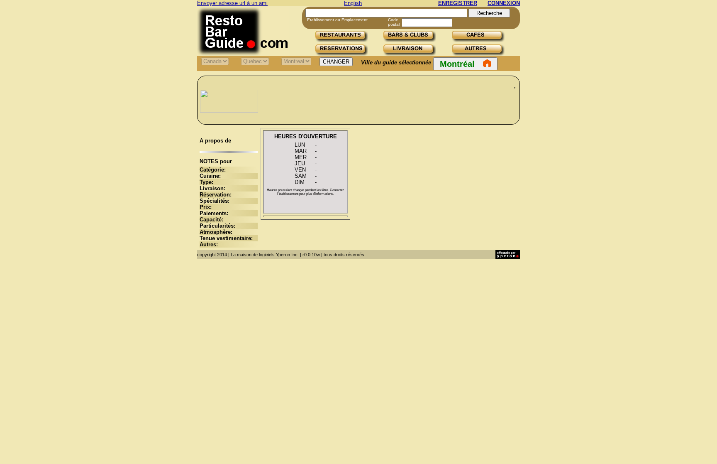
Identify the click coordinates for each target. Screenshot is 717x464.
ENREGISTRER (457, 3)
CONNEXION (504, 3)
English (353, 3)
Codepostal (394, 22)
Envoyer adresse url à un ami (232, 3)
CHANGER (336, 62)
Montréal (457, 64)
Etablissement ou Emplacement (337, 19)
